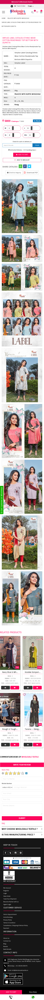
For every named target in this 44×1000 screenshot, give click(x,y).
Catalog (5, 687)
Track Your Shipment (10, 899)
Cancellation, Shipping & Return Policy (15, 925)
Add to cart (23, 155)
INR (30, 6)
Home (3, 18)
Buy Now (33, 992)
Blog (4, 944)
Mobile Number (7, 783)
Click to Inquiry (14, 173)
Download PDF (32, 173)
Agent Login (7, 904)
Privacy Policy (7, 920)
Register (6, 891)
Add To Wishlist (23, 160)
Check (37, 145)
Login (5, 893)
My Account (7, 888)
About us (6, 938)
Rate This (5, 770)
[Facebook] (25, 166)
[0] (37, 12)
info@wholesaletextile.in (20, 970)
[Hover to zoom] (22, 206)
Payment (6, 928)
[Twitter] (29, 166)
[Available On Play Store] (12, 6)
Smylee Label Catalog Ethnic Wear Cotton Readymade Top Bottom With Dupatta (21, 24)
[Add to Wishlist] (1, 637)
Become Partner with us (11, 902)
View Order (6, 896)
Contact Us (7, 941)
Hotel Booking (7, 917)
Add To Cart (14, 687)
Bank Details (7, 949)
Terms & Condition (9, 923)
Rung (17, 105)
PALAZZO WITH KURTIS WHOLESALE (18, 18)
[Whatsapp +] (20, 166)
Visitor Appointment (10, 914)
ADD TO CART (11, 992)
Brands (5, 946)
